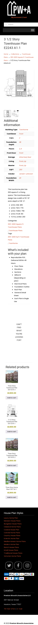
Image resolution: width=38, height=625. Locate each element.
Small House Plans (11, 550)
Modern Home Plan (11, 544)
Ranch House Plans (11, 547)
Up (25, 161)
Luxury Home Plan (11, 518)
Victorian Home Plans (12, 556)
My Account (16, 17)
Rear (29, 157)
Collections (15, 54)
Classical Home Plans (12, 527)
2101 (20, 169)
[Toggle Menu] (32, 30)
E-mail (19, 609)
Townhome (23, 129)
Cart (25, 17)
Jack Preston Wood (19, 8)
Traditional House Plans (13, 553)
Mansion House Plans (12, 521)
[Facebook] (18, 565)
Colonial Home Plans (12, 532)
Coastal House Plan (11, 530)
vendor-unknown (26, 174)
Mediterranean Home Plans (15, 541)
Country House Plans (12, 535)
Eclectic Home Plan (11, 538)
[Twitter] (9, 565)
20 (20, 178)
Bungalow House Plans (12, 524)
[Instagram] (27, 565)
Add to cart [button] (11, 398)
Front (21, 134)
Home (6, 54)
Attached (23, 157)
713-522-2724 (9, 609)
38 (20, 142)
